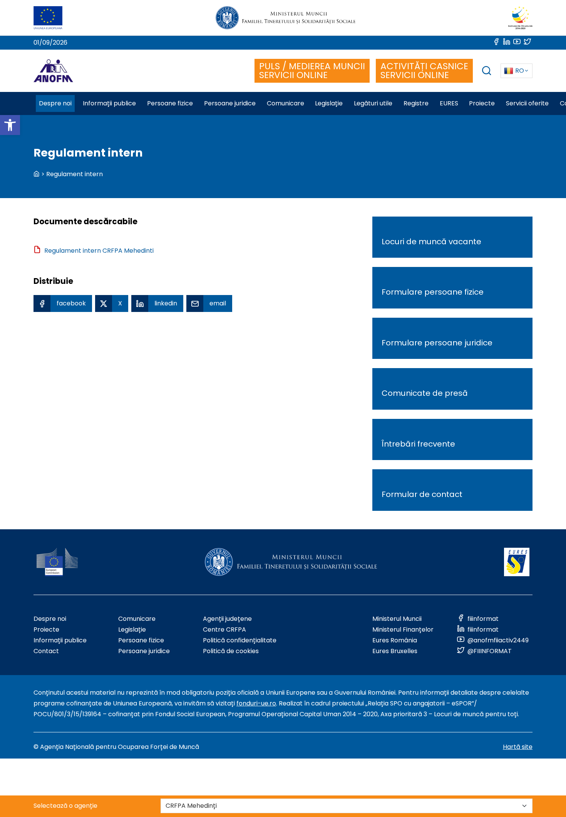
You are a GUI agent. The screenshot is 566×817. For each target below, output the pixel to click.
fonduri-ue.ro (256, 703)
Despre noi (49, 618)
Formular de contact (422, 494)
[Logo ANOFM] (53, 70)
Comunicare (137, 618)
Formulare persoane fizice (433, 292)
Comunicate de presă (425, 393)
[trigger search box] (486, 72)
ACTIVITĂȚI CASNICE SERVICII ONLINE (424, 70)
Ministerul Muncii (397, 618)
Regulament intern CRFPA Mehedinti (99, 250)
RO (519, 70)
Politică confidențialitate (239, 640)
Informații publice (60, 640)
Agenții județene (227, 618)
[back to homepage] (36, 174)
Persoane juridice (144, 651)
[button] (10, 125)
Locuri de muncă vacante (431, 241)
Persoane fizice (141, 640)
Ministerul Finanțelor (403, 629)
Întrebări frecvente (418, 444)
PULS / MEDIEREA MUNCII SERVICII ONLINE (312, 70)
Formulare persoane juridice (437, 342)
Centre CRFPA (224, 629)
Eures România (394, 640)
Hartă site (518, 746)
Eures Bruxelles (394, 651)
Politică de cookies (231, 651)
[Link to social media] (496, 42)
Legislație (132, 629)
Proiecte (46, 629)
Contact (46, 651)
